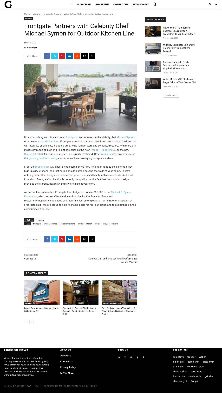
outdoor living (101, 224)
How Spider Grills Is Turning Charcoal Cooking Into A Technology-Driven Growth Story (179, 30)
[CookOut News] (8, 4)
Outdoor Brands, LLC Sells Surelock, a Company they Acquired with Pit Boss (176, 65)
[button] (154, 4)
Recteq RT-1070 (33, 154)
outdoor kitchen (85, 224)
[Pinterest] (62, 56)
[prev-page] (26, 322)
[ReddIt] (77, 56)
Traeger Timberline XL (103, 149)
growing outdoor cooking (43, 158)
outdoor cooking (68, 224)
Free (65, 303)
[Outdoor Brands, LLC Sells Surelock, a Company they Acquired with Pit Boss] (153, 66)
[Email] (84, 56)
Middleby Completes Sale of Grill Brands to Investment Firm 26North (179, 48)
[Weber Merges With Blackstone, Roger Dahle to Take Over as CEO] (153, 83)
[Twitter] (54, 56)
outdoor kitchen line (47, 141)
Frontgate (71, 137)
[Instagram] (209, 4)
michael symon (50, 224)
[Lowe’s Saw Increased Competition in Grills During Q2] (42, 292)
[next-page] (31, 322)
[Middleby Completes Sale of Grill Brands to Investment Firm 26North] (153, 48)
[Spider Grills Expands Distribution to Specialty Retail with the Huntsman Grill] (81, 292)
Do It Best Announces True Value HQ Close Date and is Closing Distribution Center (119, 311)
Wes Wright (32, 47)
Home (27, 13)
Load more (170, 95)
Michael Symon (125, 137)
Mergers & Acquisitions (112, 303)
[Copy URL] (92, 56)
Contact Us (30, 258)
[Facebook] (47, 56)
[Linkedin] (216, 4)
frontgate (37, 224)
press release (43, 166)
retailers (106, 154)
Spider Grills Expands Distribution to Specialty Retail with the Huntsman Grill (79, 311)
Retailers (36, 13)
